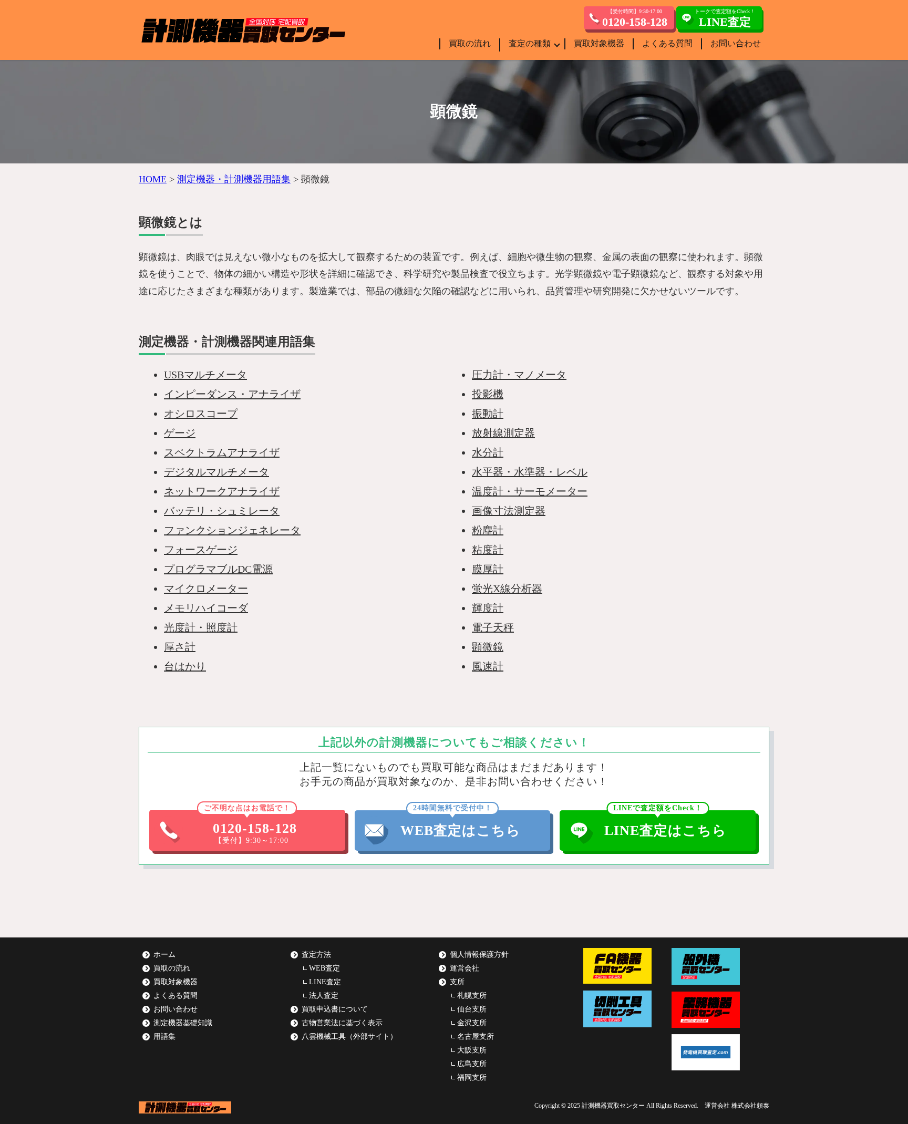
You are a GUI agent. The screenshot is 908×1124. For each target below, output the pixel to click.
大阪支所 (472, 1050)
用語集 (164, 1036)
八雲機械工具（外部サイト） (349, 1036)
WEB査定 (324, 968)
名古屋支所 (475, 1036)
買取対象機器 (599, 43)
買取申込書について (335, 1009)
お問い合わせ (735, 43)
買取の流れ (470, 43)
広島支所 (472, 1064)
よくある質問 (667, 43)
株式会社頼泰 (750, 1105)
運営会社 (464, 968)
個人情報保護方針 (479, 954)
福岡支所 (472, 1077)
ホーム (164, 954)
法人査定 (323, 995)
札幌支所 (472, 995)
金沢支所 (472, 1023)
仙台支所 (472, 1009)
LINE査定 (325, 982)
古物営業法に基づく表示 (342, 1023)
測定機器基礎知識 (182, 1023)
